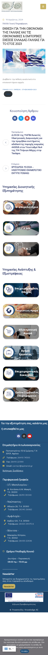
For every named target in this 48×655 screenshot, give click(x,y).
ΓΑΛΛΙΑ (6, 23)
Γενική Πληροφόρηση (18, 23)
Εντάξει (25, 651)
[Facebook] (14, 118)
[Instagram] (24, 436)
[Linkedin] (33, 118)
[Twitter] (21, 118)
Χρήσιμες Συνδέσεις (13, 470)
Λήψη (8, 94)
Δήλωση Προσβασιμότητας (24, 604)
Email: (19, 465)
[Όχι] (45, 646)
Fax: (15, 461)
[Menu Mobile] (43, 6)
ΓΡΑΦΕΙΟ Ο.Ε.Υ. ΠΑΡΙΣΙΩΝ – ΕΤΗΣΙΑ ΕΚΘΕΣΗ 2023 (20, 89)
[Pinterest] (27, 118)
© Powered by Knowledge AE (24, 609)
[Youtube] (29, 436)
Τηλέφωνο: (18, 457)
